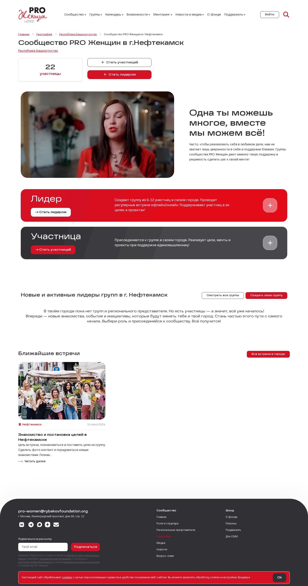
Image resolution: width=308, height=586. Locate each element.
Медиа (161, 543)
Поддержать (233, 530)
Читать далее (35, 461)
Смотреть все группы (223, 295)
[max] (39, 525)
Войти (269, 14)
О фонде (214, 14)
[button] (270, 205)
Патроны (231, 523)
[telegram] (31, 525)
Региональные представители (176, 530)
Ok (279, 577)
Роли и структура (168, 523)
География (164, 536)
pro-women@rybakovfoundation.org (53, 511)
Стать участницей (121, 62)
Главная (161, 517)
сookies (67, 577)
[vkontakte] (21, 525)
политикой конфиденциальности (35, 562)
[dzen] (47, 525)
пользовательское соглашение (55, 559)
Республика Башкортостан (38, 50)
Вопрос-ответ (165, 556)
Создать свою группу (266, 295)
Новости (162, 549)
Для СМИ (232, 536)
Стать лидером (122, 74)
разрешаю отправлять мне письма (81, 562)
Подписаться (85, 547)
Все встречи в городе (268, 354)
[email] (56, 525)
